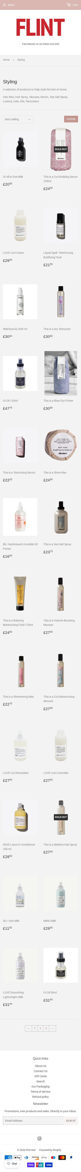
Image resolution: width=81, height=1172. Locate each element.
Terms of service (40, 1091)
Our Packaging (40, 1086)
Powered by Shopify (50, 1150)
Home (6, 59)
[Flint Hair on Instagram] (39, 1139)
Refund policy (40, 1096)
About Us (40, 1066)
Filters (71, 119)
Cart (75, 5)
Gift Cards (40, 1076)
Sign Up (70, 1120)
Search (40, 1081)
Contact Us (40, 1071)
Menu (11, 5)
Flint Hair (31, 1150)
